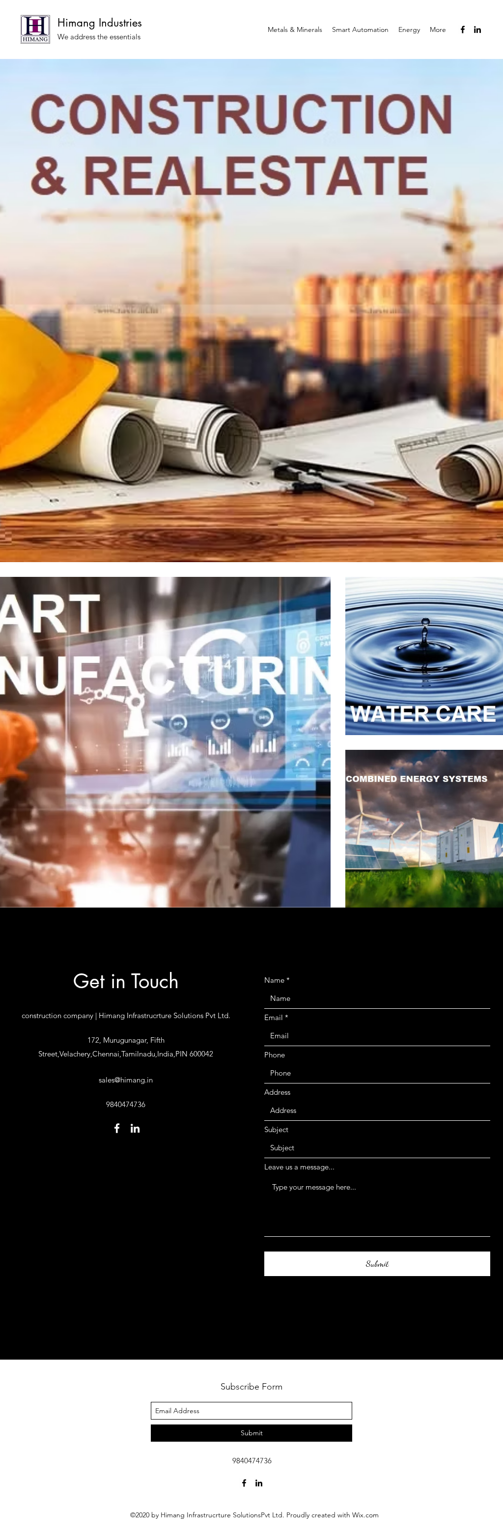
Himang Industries (99, 22)
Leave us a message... (299, 1166)
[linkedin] (477, 29)
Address (277, 1092)
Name (274, 980)
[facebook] (463, 29)
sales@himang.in (126, 1079)
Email (273, 1017)
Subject (276, 1129)
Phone (274, 1054)
